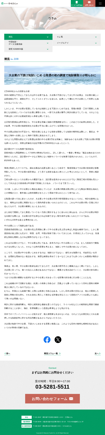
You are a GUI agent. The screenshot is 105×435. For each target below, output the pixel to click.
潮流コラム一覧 (51, 353)
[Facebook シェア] (47, 339)
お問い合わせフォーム (50, 399)
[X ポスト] (58, 339)
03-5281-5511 (52, 387)
